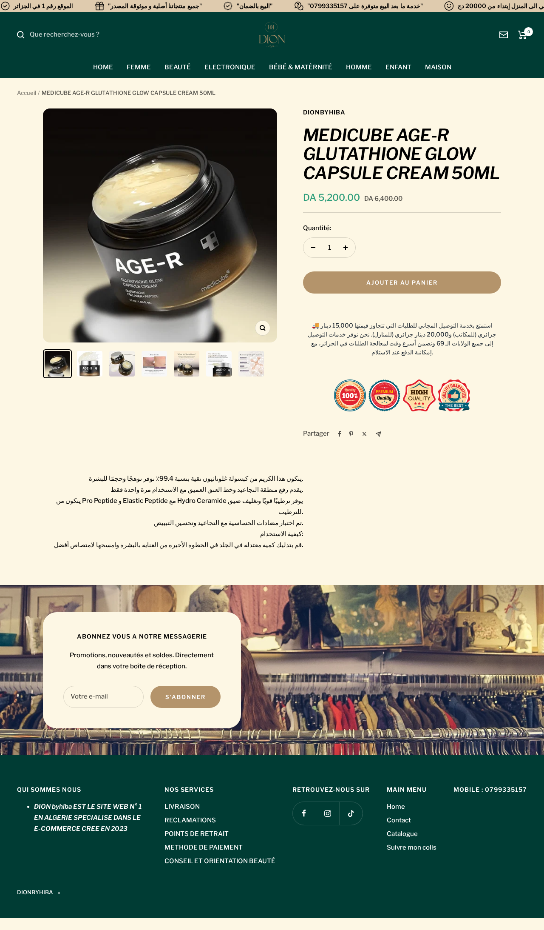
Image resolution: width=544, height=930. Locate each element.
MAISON (438, 67)
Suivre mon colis (411, 847)
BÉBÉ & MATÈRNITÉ (300, 67)
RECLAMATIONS (190, 820)
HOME (103, 67)
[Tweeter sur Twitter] (364, 434)
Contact (399, 820)
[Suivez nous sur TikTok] (351, 813)
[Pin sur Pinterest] (351, 434)
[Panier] (522, 35)
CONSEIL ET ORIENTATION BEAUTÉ (219, 861)
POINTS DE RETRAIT (196, 834)
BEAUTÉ (177, 67)
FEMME (139, 67)
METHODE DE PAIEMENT (203, 847)
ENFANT (398, 67)
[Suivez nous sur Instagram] (327, 813)
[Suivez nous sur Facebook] (304, 813)
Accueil (26, 92)
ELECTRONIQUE (229, 67)
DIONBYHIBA (324, 112)
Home (396, 806)
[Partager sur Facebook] (339, 434)
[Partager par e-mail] (378, 434)
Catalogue (402, 834)
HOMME (359, 67)
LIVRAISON (182, 806)
